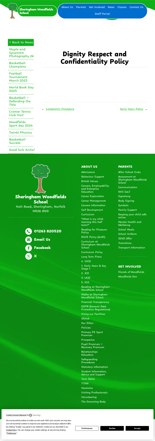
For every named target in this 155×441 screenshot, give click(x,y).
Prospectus (88, 339)
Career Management (93, 200)
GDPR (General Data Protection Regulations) (95, 307)
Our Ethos (87, 323)
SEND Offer (125, 238)
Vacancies (87, 388)
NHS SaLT (124, 191)
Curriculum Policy (92, 252)
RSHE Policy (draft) (93, 237)
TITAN (85, 383)
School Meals (126, 229)
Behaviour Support (92, 176)
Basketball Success (17, 140)
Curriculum (87, 214)
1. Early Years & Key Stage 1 (93, 266)
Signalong (124, 196)
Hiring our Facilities (93, 314)
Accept (137, 428)
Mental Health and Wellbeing (129, 223)
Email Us (41, 239)
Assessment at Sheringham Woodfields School (132, 179)
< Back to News (21, 41)
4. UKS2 (86, 261)
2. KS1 (85, 273)
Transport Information (131, 247)
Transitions (125, 243)
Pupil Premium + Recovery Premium (92, 345)
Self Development (92, 209)
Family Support (127, 209)
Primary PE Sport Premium (92, 333)
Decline (112, 428)
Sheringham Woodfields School (36, 10)
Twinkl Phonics (20, 131)
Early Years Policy (131, 109)
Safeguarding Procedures (89, 360)
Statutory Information (94, 367)
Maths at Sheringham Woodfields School (94, 295)
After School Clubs (129, 172)
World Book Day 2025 (21, 88)
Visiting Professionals (94, 392)
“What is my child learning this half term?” (92, 222)
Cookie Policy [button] (11, 430)
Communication (127, 187)
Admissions (88, 172)
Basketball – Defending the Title (20, 101)
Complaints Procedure (60, 109)
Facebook (42, 247)
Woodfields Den (127, 276)
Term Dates (88, 379)
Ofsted (85, 318)
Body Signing (126, 200)
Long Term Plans (91, 256)
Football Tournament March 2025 (18, 76)
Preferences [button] (11, 433)
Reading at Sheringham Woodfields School (95, 288)
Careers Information (93, 205)
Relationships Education (89, 352)
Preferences (86, 428)
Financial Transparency (95, 302)
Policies (86, 327)
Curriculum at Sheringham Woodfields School (95, 244)
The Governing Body (93, 401)
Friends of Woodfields (131, 272)
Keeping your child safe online (132, 215)
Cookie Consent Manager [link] (16, 415)
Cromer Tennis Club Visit (20, 113)
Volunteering (89, 397)
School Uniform (127, 234)
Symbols (123, 205)
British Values (89, 181)
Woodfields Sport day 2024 (21, 123)
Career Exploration (92, 196)
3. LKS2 (85, 277)
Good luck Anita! (22, 149)
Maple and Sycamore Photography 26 (21, 52)
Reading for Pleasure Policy (94, 230)
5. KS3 (85, 282)
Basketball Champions (17, 64)
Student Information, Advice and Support (94, 372)
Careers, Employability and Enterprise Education (95, 188)
